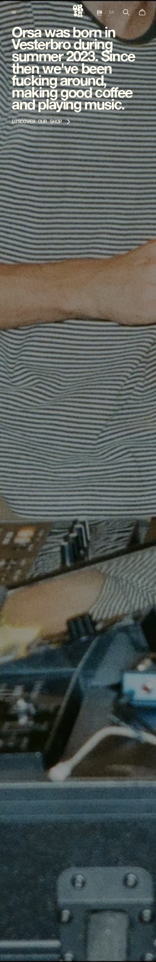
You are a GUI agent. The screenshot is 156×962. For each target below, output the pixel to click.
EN (99, 12)
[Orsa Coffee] (78, 10)
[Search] (126, 12)
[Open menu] (14, 12)
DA (111, 12)
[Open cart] (142, 12)
